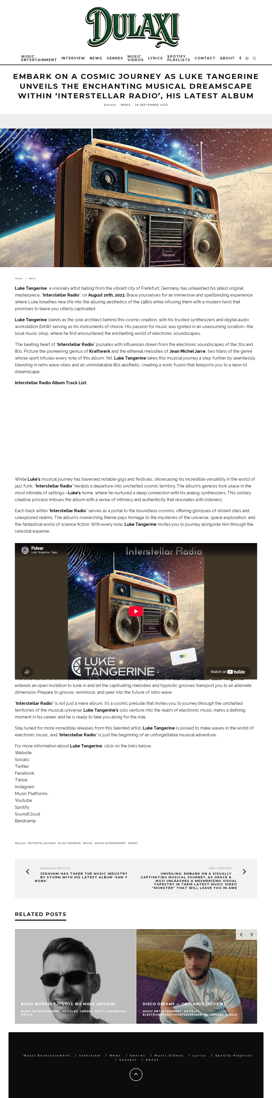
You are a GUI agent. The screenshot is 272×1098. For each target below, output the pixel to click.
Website (23, 752)
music (89, 843)
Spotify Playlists (178, 58)
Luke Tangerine (70, 843)
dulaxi (21, 843)
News (96, 58)
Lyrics (155, 58)
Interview (73, 58)
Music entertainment (111, 843)
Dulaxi (110, 104)
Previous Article (55, 868)
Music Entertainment (39, 58)
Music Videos (136, 58)
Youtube (23, 800)
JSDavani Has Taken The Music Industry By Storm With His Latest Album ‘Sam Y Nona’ (81, 877)
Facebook (24, 773)
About (227, 58)
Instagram (24, 786)
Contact (205, 58)
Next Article (220, 868)
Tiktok (21, 780)
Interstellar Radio (43, 843)
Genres (115, 58)
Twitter (22, 766)
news (133, 843)
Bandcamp (25, 820)
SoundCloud (27, 814)
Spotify (22, 807)
